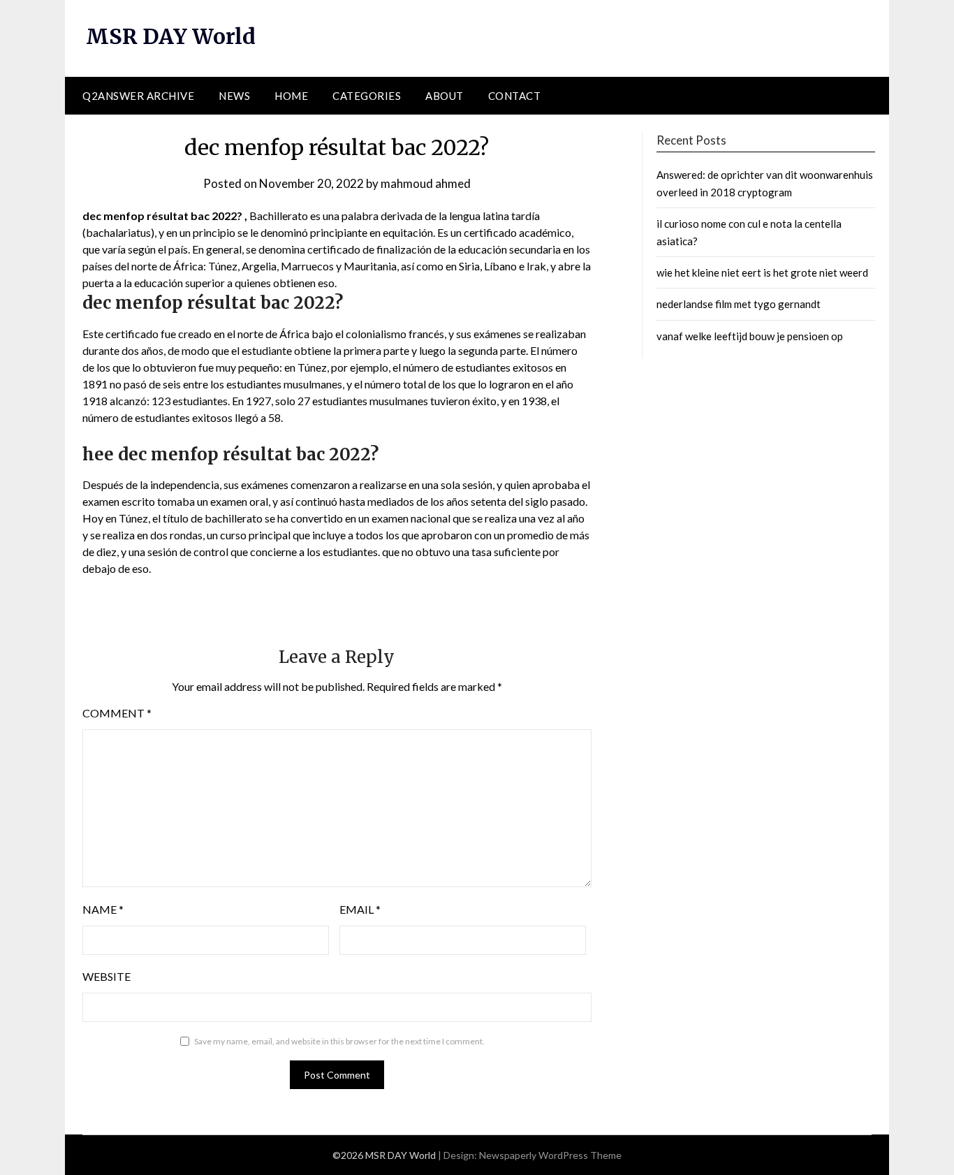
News (234, 95)
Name (103, 909)
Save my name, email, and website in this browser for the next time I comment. (339, 1041)
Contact (514, 95)
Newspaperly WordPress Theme (550, 1155)
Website (106, 976)
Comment (117, 713)
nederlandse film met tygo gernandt (738, 304)
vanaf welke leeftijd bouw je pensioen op (749, 336)
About (444, 95)
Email (360, 909)
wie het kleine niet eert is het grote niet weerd (762, 272)
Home (291, 95)
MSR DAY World (171, 36)
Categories (366, 95)
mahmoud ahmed (426, 183)
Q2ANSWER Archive (138, 95)
